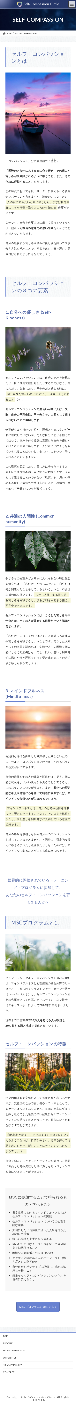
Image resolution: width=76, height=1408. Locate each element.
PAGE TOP (70, 1361)
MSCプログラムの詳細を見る (38, 1306)
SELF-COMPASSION (14, 1350)
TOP (5, 1336)
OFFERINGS (10, 1357)
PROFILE (8, 1343)
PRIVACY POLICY (12, 1364)
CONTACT (9, 1372)
